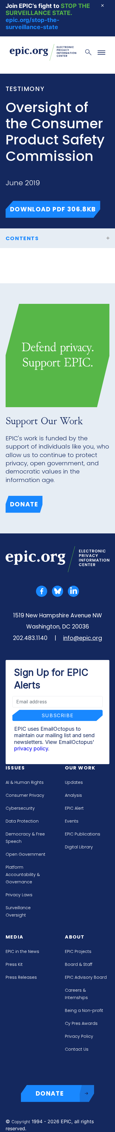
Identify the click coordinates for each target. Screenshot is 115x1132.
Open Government (25, 854)
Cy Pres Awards (81, 1023)
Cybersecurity (20, 808)
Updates (74, 782)
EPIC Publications (82, 834)
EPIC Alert (74, 808)
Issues (15, 767)
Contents (22, 238)
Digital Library (79, 847)
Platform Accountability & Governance (23, 874)
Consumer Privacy (25, 795)
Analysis (73, 795)
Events (71, 821)
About (75, 937)
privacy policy (31, 748)
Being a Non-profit (84, 1010)
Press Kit (14, 964)
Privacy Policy (79, 1036)
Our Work (80, 767)
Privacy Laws (19, 895)
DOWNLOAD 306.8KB (55, 209)
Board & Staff (78, 964)
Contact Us (76, 1049)
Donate (24, 504)
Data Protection (22, 821)
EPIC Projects (78, 951)
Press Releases (21, 977)
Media (15, 937)
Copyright (21, 1121)
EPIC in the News (22, 951)
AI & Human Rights (25, 782)
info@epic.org (82, 638)
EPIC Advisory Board (86, 977)
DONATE (50, 1093)
